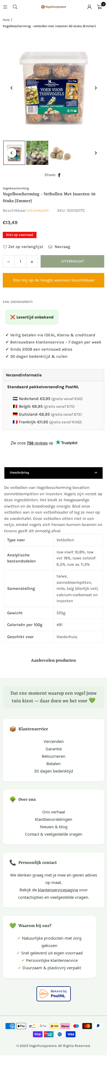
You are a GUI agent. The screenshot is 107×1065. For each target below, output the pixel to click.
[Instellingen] (89, 7)
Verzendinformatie (24, 375)
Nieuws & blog (53, 826)
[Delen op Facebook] (59, 175)
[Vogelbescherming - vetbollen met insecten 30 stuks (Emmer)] (37, 153)
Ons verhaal (53, 812)
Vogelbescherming (16, 188)
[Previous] (11, 88)
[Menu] (5, 6)
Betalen (53, 763)
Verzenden (54, 741)
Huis (6, 20)
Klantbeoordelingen (53, 819)
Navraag (62, 246)
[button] (99, 7)
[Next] (95, 88)
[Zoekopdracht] (15, 6)
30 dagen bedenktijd (53, 771)
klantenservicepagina (58, 889)
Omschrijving (19, 473)
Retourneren (53, 756)
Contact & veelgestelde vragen (53, 834)
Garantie (54, 748)
